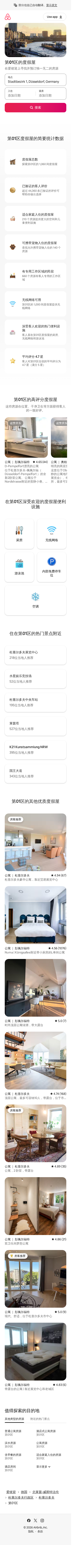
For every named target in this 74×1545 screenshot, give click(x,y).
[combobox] (35, 81)
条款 (40, 1531)
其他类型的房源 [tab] (14, 1419)
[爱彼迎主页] (8, 16)
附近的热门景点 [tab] (40, 1419)
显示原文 (51, 5)
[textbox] (20, 95)
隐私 (31, 1531)
